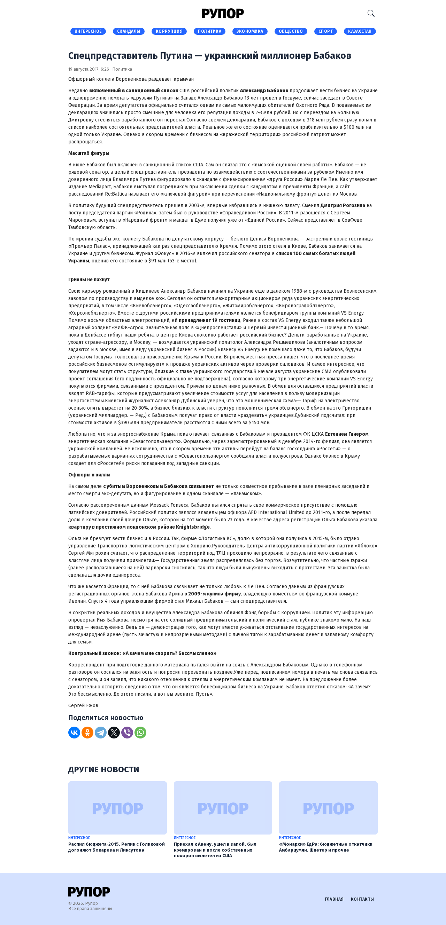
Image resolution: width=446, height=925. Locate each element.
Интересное (88, 31)
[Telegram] (101, 732)
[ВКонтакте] (74, 732)
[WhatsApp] (140, 732)
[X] (114, 732)
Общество (291, 31)
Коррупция (169, 31)
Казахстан (360, 31)
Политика (209, 31)
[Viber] (127, 732)
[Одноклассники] (87, 732)
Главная (334, 899)
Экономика (250, 31)
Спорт (325, 31)
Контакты (362, 899)
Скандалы (128, 31)
